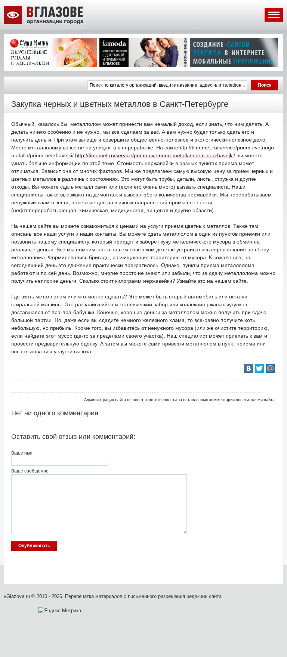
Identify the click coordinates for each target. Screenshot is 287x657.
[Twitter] (259, 368)
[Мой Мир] (270, 368)
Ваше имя (22, 453)
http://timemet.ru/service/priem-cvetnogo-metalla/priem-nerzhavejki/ (155, 155)
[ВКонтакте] (248, 368)
